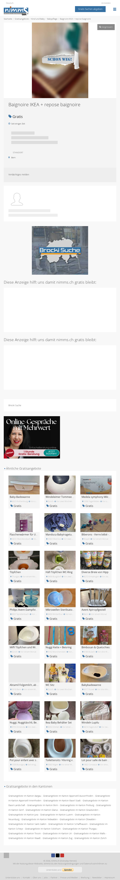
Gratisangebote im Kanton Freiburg (77, 805)
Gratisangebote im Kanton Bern (42, 805)
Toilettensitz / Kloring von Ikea (63, 760)
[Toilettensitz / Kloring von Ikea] (60, 747)
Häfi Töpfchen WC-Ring (59, 572)
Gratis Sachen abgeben (90, 8)
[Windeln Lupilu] (96, 710)
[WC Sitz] (60, 672)
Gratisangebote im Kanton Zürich (90, 838)
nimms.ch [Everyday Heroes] (64, 860)
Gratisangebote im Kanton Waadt (24, 838)
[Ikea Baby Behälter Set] (60, 710)
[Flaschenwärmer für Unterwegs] (24, 522)
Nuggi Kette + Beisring (59, 647)
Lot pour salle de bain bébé (98, 760)
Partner (54, 877)
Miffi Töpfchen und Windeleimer (29, 647)
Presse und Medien (69, 877)
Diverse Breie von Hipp (95, 572)
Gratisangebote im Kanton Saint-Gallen (27, 823)
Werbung (85, 877)
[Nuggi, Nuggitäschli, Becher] (24, 710)
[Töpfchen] (24, 559)
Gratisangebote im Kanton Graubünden (79, 809)
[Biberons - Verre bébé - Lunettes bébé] (96, 522)
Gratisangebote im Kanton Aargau (24, 795)
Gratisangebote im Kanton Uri (57, 833)
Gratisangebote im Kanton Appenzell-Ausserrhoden (68, 795)
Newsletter (97, 877)
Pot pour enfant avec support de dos (31, 760)
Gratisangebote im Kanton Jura (23, 814)
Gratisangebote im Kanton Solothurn (43, 828)
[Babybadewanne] (96, 672)
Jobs (46, 877)
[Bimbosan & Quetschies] (96, 635)
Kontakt (26, 877)
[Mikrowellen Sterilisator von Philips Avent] (60, 597)
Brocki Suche (14, 405)
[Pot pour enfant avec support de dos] (24, 747)
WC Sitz (50, 685)
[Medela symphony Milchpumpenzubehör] (96, 484)
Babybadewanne (91, 685)
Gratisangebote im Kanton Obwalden (78, 819)
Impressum (110, 877)
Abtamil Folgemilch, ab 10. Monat (29, 685)
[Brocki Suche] (60, 250)
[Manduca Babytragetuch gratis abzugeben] (60, 522)
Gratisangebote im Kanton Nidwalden (39, 819)
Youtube (62, 855)
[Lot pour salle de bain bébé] (96, 747)
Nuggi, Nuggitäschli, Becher (26, 722)
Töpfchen (15, 572)
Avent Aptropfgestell (94, 609)
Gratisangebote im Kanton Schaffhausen (68, 823)
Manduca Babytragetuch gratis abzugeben (70, 534)
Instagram (67, 855)
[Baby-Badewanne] (24, 484)
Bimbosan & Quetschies (96, 647)
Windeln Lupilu (90, 722)
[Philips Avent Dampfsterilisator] (24, 597)
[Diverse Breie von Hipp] (96, 559)
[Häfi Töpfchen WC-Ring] (60, 559)
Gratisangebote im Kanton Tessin (24, 833)
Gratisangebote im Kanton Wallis (89, 833)
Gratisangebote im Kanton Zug (57, 838)
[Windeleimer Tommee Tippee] (60, 484)
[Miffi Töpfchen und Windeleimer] (24, 635)
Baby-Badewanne (20, 497)
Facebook (53, 855)
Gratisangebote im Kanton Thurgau (80, 828)
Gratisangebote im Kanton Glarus (42, 809)
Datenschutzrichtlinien (94, 863)
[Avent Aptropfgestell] (96, 597)
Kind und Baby (38, 18)
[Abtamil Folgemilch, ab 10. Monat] (24, 672)
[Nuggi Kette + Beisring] (60, 635)
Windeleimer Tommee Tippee (63, 497)
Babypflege (52, 18)
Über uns (37, 877)
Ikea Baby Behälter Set (59, 722)
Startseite (8, 18)
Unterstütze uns (12, 877)
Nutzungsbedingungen (68, 863)
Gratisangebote (22, 18)
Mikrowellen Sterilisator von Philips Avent (70, 609)
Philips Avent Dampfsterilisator (28, 609)
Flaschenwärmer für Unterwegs (28, 534)
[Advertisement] (60, 310)
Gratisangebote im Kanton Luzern (56, 814)
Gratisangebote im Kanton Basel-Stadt (62, 800)
